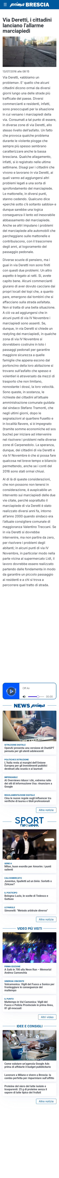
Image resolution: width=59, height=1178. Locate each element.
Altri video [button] (47, 1017)
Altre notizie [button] (46, 810)
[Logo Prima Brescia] (29, 4)
